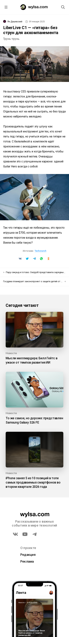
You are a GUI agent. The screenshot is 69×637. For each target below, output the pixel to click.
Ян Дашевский (14, 21)
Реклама (27, 561)
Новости (11, 353)
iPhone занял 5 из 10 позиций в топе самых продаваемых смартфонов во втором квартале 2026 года (33, 482)
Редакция (28, 555)
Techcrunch (40, 251)
